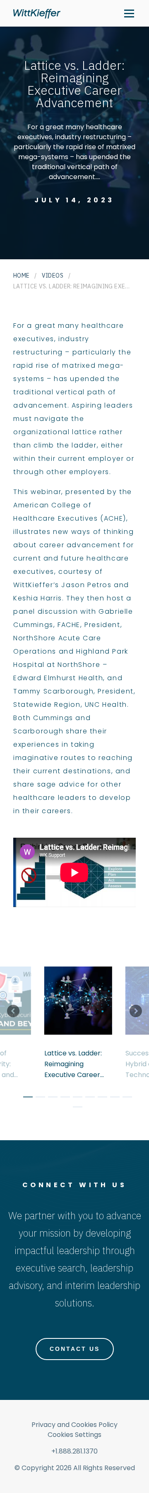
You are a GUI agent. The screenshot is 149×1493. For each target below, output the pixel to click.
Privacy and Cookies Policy (74, 1424)
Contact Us (75, 1348)
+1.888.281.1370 (74, 1451)
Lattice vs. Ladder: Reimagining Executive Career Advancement (73, 1064)
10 (74, 1108)
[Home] (36, 13)
